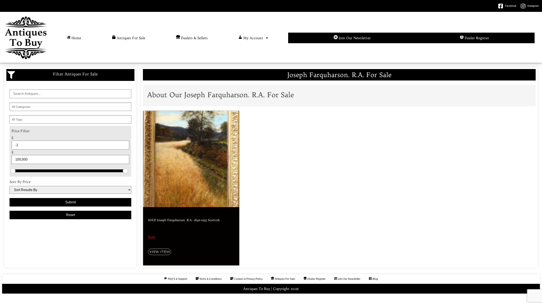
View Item (159, 252)
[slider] (12, 170)
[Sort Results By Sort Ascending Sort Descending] (70, 190)
